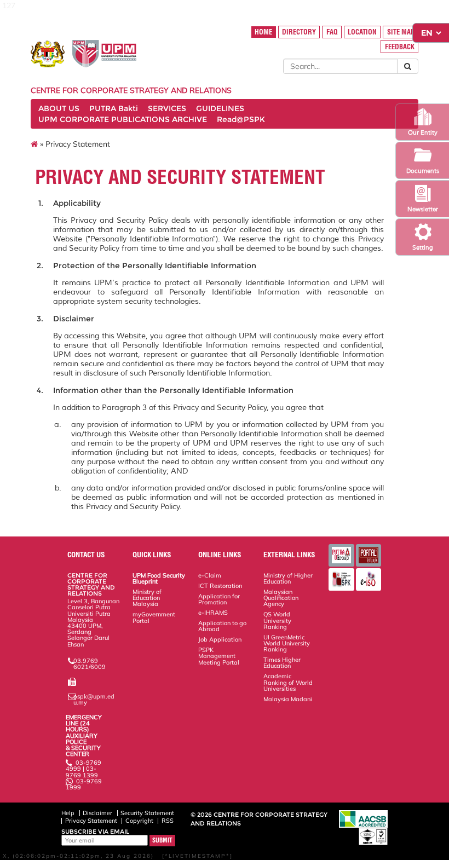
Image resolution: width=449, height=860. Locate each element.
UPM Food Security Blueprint (159, 578)
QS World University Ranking (277, 620)
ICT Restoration (220, 586)
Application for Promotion (219, 599)
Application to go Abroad (222, 626)
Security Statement (147, 813)
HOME (263, 32)
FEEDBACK (400, 47)
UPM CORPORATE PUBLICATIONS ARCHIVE (122, 119)
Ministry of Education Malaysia (147, 598)
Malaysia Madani (287, 699)
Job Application (219, 639)
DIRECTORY (299, 32)
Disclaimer (97, 813)
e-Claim (209, 575)
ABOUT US (58, 108)
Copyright (139, 820)
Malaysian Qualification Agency (280, 598)
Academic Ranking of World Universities (288, 682)
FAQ (332, 32)
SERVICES (167, 108)
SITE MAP (401, 32)
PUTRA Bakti (113, 108)
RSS (168, 820)
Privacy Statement (91, 820)
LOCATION (362, 32)
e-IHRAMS (213, 612)
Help (67, 813)
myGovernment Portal (154, 617)
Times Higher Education (282, 662)
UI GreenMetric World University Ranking (286, 643)
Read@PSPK (241, 119)
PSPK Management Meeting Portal (218, 656)
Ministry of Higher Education (288, 578)
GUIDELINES (220, 108)
